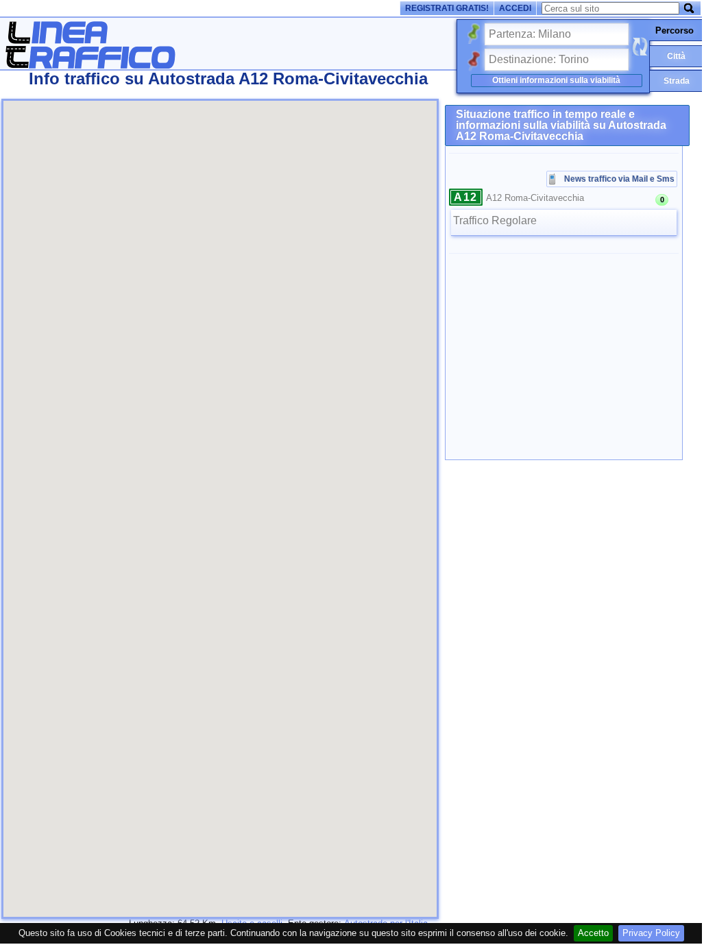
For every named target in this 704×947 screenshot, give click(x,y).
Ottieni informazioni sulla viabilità (556, 80)
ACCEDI (515, 8)
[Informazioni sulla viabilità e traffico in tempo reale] (89, 65)
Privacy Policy (651, 933)
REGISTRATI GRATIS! (447, 8)
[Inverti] (640, 46)
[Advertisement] (252, 92)
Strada (677, 81)
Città (676, 56)
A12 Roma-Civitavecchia (535, 198)
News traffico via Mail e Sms (619, 179)
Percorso (674, 30)
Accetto (593, 933)
